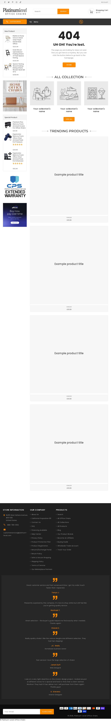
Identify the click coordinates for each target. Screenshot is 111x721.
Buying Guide (63, 542)
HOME (69, 65)
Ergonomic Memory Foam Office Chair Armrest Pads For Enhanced (18, 157)
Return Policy (37, 554)
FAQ (33, 526)
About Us (35, 514)
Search (60, 514)
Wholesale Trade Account (68, 546)
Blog (59, 530)
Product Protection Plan (41, 542)
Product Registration (40, 546)
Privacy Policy (37, 538)
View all (69, 119)
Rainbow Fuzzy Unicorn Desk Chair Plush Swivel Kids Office (18, 40)
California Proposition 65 (41, 518)
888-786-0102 (13, 525)
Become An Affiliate (66, 538)
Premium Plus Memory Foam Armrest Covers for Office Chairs (19, 125)
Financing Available (39, 530)
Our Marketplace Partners (42, 569)
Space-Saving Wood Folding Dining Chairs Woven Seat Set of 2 (19, 68)
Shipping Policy (38, 561)
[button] (15, 21)
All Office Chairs (64, 518)
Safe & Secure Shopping (41, 557)
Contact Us (36, 522)
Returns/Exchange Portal (41, 550)
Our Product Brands (65, 534)
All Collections (63, 522)
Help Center (36, 534)
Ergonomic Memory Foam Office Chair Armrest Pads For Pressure (18, 138)
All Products (62, 526)
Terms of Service (38, 565)
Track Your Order (64, 550)
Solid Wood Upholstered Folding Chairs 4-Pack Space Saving (18, 54)
